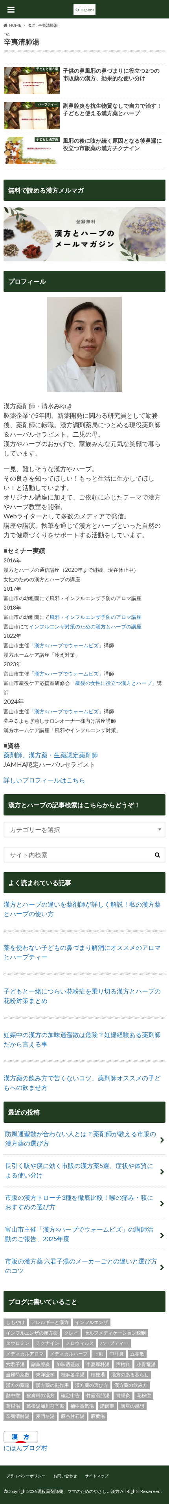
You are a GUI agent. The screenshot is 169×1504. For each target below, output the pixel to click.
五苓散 (137, 1354)
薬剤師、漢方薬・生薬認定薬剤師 (51, 754)
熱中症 (13, 1395)
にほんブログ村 (26, 1447)
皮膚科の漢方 (40, 1395)
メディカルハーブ (69, 1354)
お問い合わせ (65, 1475)
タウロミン (17, 1343)
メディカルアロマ (25, 1354)
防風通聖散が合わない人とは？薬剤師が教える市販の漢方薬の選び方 (80, 1138)
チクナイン (47, 1343)
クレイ (71, 1333)
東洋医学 (45, 1374)
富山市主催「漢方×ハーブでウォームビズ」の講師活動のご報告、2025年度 (79, 1233)
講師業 (107, 1406)
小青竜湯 (146, 1364)
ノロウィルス (80, 1343)
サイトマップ (96, 1475)
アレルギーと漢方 (50, 1322)
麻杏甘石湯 (72, 1416)
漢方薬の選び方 (91, 1385)
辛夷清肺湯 (17, 1416)
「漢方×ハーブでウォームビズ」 (66, 645)
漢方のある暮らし (130, 1374)
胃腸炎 (123, 1395)
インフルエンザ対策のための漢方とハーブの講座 (85, 626)
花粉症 (144, 1395)
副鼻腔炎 (40, 1364)
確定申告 (70, 1395)
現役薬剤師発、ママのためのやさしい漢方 (78, 1491)
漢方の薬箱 (17, 1385)
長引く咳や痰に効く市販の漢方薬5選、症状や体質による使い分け (79, 1170)
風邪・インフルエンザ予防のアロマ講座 (95, 617)
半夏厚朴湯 (98, 1364)
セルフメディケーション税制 (115, 1333)
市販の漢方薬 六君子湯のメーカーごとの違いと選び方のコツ (81, 1265)
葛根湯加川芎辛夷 (45, 1406)
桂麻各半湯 (72, 1374)
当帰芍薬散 (17, 1374)
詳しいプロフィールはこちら (44, 780)
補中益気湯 (82, 1406)
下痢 (98, 1354)
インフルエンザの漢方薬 (32, 1333)
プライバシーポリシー (26, 1475)
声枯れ (123, 1364)
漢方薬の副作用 (52, 1385)
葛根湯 (13, 1406)
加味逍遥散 (68, 1364)
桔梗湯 (98, 1374)
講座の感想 (132, 1406)
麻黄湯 (98, 1416)
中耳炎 (117, 1354)
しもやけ (15, 1322)
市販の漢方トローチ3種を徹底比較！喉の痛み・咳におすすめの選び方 (79, 1202)
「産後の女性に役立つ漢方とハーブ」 (113, 683)
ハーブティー (114, 1343)
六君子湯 (15, 1364)
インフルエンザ (91, 1322)
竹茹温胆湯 (98, 1395)
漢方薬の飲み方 (130, 1385)
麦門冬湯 (45, 1416)
